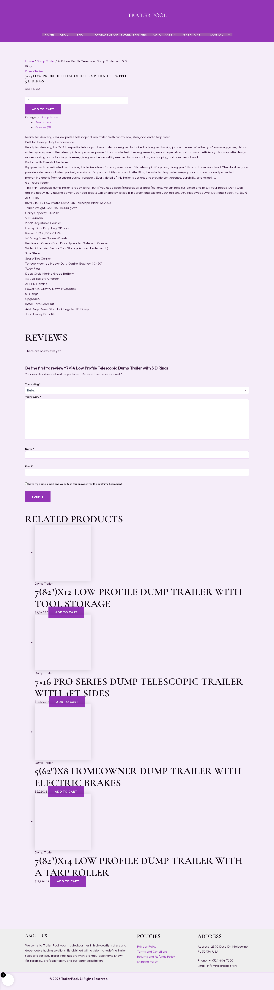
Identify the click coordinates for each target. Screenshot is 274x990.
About (65, 34)
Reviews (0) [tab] (43, 127)
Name (29, 449)
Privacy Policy (146, 946)
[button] (87, 34)
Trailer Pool (147, 15)
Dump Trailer (46, 61)
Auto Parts (163, 34)
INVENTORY (191, 34)
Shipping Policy (147, 961)
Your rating (33, 384)
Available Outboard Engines (121, 34)
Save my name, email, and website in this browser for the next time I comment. (75, 484)
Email (29, 466)
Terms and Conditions (152, 951)
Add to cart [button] (66, 612)
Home (49, 34)
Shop (81, 34)
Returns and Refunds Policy (156, 956)
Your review (33, 397)
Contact (218, 34)
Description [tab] (43, 122)
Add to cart (43, 109)
